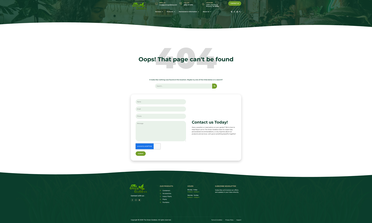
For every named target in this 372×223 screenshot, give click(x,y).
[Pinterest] (237, 11)
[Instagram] (234, 11)
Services (158, 11)
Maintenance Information (188, 11)
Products (170, 11)
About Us (206, 11)
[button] (240, 11)
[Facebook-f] (132, 200)
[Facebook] (231, 11)
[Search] (214, 86)
